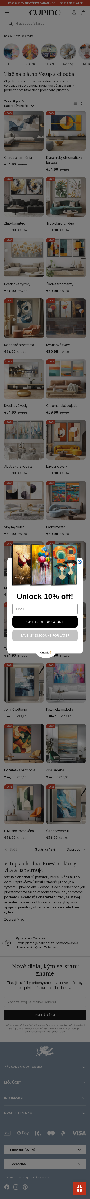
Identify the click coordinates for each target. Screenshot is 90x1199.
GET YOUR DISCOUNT (45, 622)
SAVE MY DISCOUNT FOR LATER (45, 635)
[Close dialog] (79, 562)
